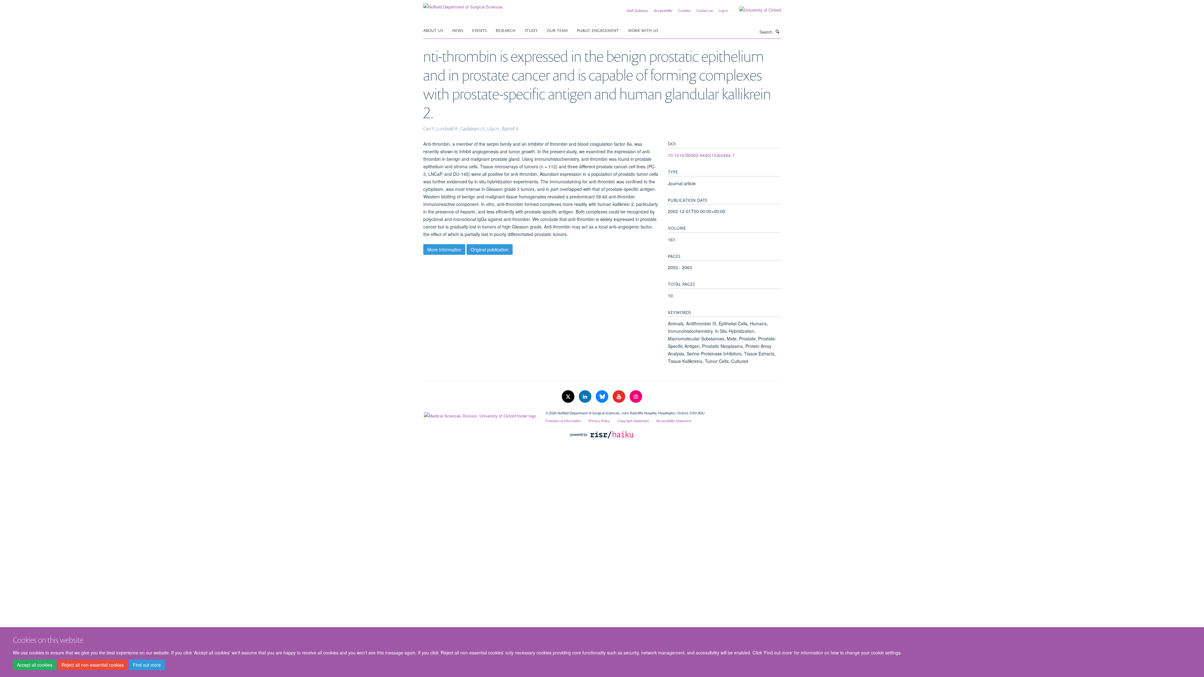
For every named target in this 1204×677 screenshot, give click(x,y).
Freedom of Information (563, 420)
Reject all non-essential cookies (92, 665)
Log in (723, 10)
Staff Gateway (637, 10)
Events (479, 30)
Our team (557, 30)
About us (433, 30)
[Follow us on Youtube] (619, 397)
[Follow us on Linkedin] (586, 397)
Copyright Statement (633, 420)
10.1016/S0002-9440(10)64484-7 (701, 155)
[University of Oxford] (755, 10)
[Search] (777, 31)
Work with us (643, 30)
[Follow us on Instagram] (636, 397)
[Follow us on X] (569, 397)
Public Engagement (598, 30)
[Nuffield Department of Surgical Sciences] (463, 5)
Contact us (704, 10)
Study (531, 30)
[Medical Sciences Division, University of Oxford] (479, 414)
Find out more (147, 665)
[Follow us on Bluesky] (603, 397)
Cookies (684, 10)
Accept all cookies (34, 665)
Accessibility (663, 10)
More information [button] (444, 249)
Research (505, 30)
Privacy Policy (599, 420)
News (457, 30)
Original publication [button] (490, 249)
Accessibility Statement (673, 420)
